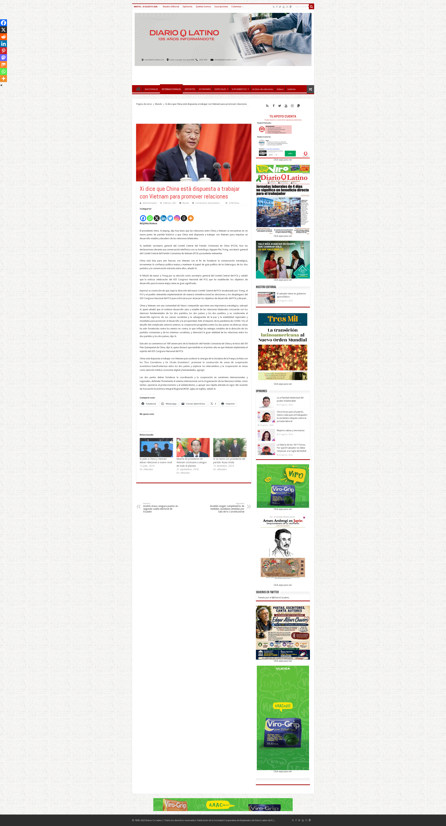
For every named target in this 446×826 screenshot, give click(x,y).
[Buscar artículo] (311, 6)
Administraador (150, 203)
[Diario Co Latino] (223, 39)
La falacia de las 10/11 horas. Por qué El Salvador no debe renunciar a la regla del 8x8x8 (291, 447)
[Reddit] (3, 36)
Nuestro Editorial (171, 6)
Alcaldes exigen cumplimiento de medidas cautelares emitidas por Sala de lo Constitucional (227, 507)
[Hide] (1, 85)
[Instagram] (177, 216)
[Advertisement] (223, 74)
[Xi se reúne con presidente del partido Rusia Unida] (230, 447)
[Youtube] (283, 7)
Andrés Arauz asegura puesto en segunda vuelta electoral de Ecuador (160, 507)
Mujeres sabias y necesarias (291, 430)
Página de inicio (144, 104)
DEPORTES (190, 89)
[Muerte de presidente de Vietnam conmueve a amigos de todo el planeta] (193, 447)
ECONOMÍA (205, 89)
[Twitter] (280, 7)
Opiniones (187, 6)
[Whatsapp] (150, 216)
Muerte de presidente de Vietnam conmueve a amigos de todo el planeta (191, 462)
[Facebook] (277, 7)
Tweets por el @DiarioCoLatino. (274, 597)
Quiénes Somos (203, 6)
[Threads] (184, 216)
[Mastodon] (3, 57)
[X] (157, 216)
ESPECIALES (220, 89)
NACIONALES (151, 89)
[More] (191, 216)
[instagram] (287, 7)
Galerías (291, 89)
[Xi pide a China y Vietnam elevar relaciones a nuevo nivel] (156, 447)
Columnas (236, 6)
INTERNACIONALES (171, 89)
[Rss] (273, 7)
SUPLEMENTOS (239, 89)
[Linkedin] (163, 216)
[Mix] (3, 64)
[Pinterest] (3, 50)
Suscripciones (221, 6)
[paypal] (290, 7)
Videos (280, 89)
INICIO (138, 88)
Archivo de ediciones (262, 89)
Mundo (158, 104)
